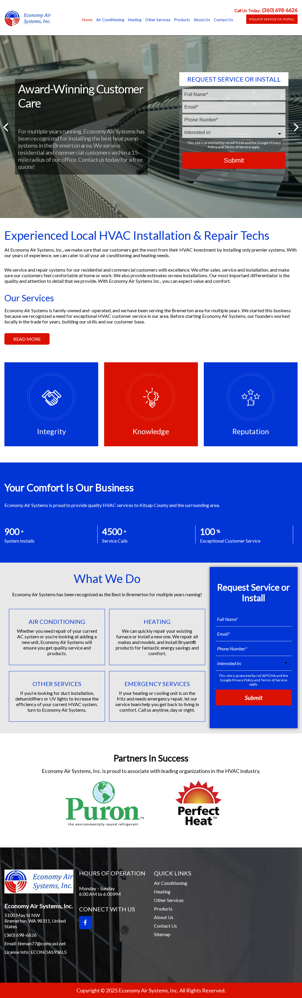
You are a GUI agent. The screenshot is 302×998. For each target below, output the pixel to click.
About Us (163, 917)
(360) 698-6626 (280, 10)
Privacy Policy (243, 680)
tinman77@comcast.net (42, 943)
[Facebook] (85, 922)
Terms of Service (237, 147)
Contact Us (165, 925)
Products (163, 908)
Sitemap (162, 934)
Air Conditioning (170, 883)
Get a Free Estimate (51, 168)
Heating (162, 891)
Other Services (169, 900)
